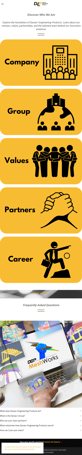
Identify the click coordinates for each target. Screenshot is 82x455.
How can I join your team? (12, 430)
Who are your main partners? (13, 420)
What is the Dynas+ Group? (12, 415)
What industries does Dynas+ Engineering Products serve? (27, 425)
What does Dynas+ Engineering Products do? (20, 411)
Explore (41, 67)
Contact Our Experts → (53, 442)
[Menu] (2, 4)
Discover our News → (41, 293)
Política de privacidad (45, 452)
